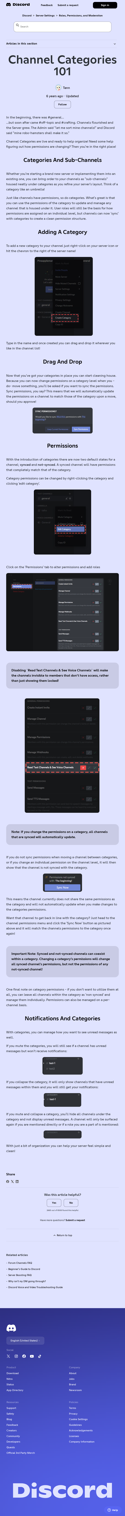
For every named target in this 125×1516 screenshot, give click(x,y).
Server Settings (45, 15)
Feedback (47, 5)
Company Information (81, 1441)
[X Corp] (12, 1181)
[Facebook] (7, 1181)
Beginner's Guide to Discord (24, 1269)
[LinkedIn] (17, 1181)
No (71, 1203)
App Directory (15, 1390)
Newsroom (75, 1390)
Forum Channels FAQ (20, 1263)
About (72, 1373)
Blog (9, 1419)
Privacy (73, 1413)
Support (11, 1408)
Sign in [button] (105, 5)
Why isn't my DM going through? (27, 1281)
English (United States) (24, 1340)
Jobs (71, 1379)
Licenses (74, 1436)
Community (13, 1436)
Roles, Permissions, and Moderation (81, 15)
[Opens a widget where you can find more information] (113, 1510)
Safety (10, 1413)
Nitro (10, 1379)
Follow (62, 104)
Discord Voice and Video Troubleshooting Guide (35, 1287)
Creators (12, 1430)
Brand (72, 1384)
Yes (54, 1203)
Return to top (64, 1235)
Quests (11, 1447)
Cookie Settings (78, 1419)
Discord (27, 15)
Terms (72, 1408)
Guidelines (75, 1425)
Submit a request (68, 5)
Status (10, 1384)
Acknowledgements (81, 1430)
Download (13, 1373)
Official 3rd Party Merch (21, 1453)
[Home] (18, 5)
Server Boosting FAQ (20, 1275)
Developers (13, 1441)
